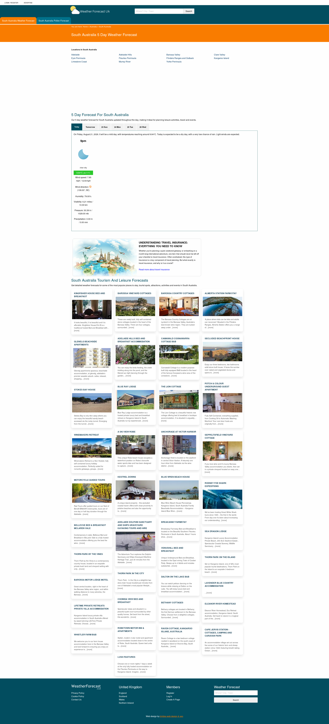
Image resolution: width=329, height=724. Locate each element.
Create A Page (173, 699)
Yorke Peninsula (173, 61)
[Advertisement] (148, 88)
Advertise (28, 3)
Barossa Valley (173, 54)
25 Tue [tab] (130, 127)
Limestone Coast (79, 61)
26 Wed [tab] (143, 127)
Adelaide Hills (125, 54)
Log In (169, 696)
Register (14, 3)
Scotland (123, 696)
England (123, 692)
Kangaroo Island (221, 58)
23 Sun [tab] (104, 127)
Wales (122, 699)
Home (85, 27)
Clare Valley (219, 54)
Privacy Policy (77, 692)
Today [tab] (76, 127)
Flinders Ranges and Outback (180, 58)
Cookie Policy (77, 696)
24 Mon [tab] (117, 127)
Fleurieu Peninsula (127, 58)
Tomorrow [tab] (90, 127)
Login (6, 3)
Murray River (125, 61)
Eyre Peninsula (78, 58)
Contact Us (76, 699)
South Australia (105, 27)
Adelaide (75, 54)
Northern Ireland (126, 702)
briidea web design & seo (171, 716)
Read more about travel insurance (154, 269)
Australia (93, 27)
